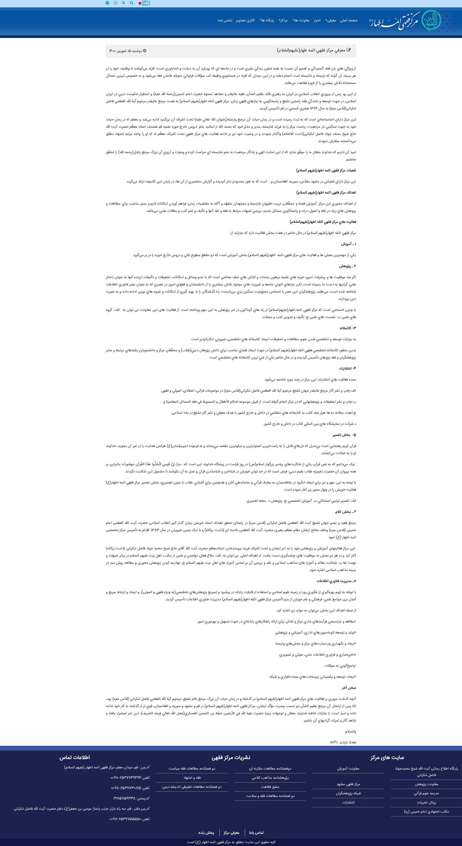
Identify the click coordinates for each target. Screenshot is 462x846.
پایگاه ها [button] (267, 21)
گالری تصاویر (245, 21)
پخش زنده (206, 833)
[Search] (133, 3)
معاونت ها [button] (302, 21)
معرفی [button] (331, 21)
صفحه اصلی (348, 21)
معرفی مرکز (231, 833)
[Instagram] (107, 3)
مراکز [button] (284, 21)
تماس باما (225, 21)
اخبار (317, 21)
